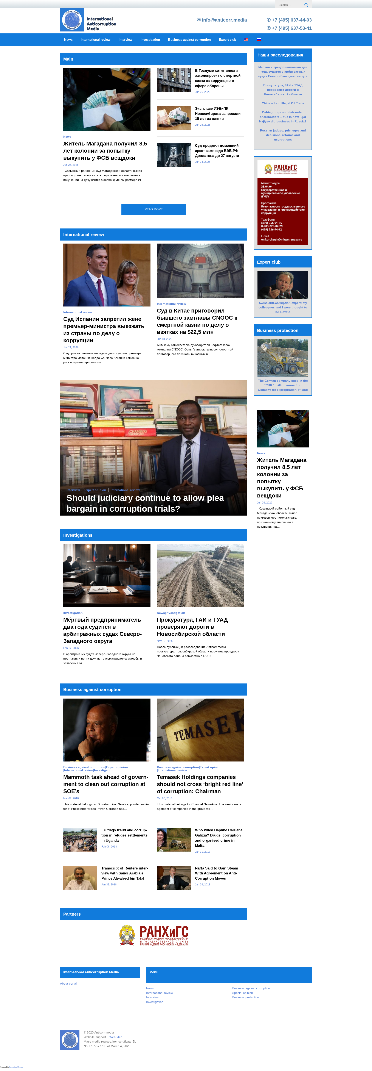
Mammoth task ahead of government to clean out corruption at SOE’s (106, 784)
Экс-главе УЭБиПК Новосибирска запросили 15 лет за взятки (217, 113)
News (68, 39)
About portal (68, 983)
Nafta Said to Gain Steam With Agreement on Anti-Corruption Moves (216, 873)
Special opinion (242, 992)
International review (95, 39)
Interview (125, 39)
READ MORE (154, 209)
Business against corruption (189, 39)
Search (306, 5)
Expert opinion (95, 490)
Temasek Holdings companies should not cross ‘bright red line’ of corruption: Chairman (200, 784)
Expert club (227, 39)
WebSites (115, 1037)
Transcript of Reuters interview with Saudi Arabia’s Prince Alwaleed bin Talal (124, 873)
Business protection (245, 997)
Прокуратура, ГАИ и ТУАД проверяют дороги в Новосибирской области (192, 626)
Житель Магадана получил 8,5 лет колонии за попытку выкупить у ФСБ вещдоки (105, 150)
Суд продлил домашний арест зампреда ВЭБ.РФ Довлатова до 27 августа (217, 151)
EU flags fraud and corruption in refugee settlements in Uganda (124, 835)
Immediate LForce (16, 1067)
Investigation (150, 39)
